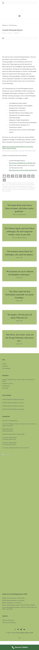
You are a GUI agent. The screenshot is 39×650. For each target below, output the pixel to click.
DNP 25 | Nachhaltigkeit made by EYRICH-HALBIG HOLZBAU (18, 605)
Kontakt (4, 363)
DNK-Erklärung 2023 (7, 429)
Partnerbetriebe (6, 368)
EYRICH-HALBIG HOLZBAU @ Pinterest (13, 406)
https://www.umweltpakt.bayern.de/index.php (22, 163)
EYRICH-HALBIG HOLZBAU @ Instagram (13, 409)
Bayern (24, 184)
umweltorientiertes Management (19, 189)
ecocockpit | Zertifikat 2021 (9, 442)
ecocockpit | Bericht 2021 (9, 444)
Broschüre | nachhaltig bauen (10, 420)
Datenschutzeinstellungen (9, 622)
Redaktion (17, 33)
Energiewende (12, 186)
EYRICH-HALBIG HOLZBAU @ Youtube (12, 402)
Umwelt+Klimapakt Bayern (12, 30)
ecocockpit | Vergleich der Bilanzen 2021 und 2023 (15, 447)
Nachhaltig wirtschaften (7, 187)
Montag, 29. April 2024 (7, 33)
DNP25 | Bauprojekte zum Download (11, 602)
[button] (4, 176)
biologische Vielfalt (31, 184)
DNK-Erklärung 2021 (7, 431)
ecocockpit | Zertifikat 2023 (9, 437)
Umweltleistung (9, 189)
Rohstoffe (15, 187)
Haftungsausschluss (7, 383)
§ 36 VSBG (5, 388)
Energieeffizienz (5, 186)
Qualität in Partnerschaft (18, 183)
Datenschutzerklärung (8, 620)
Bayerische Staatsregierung (16, 184)
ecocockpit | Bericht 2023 (9, 439)
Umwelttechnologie (30, 189)
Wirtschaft (8, 191)
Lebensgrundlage (29, 186)
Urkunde (4, 191)
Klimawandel (22, 186)
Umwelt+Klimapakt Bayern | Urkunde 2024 (13, 434)
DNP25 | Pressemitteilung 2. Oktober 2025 (13, 598)
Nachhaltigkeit (9, 183)
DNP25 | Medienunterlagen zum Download (13, 600)
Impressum (5, 366)
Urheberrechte (6, 386)
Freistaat (17, 186)
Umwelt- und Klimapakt (22, 187)
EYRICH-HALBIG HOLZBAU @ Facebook (13, 399)
